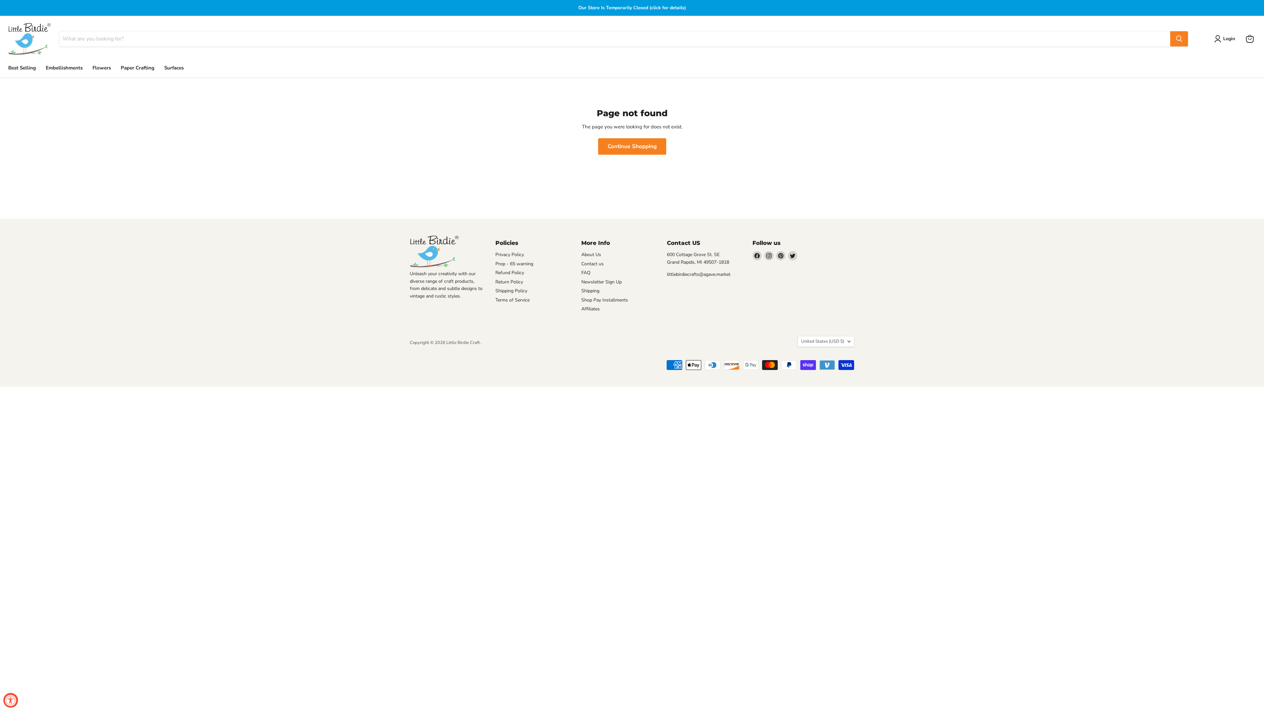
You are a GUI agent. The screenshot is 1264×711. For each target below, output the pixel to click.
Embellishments (64, 68)
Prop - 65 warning (514, 264)
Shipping (590, 291)
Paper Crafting (137, 68)
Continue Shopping (632, 146)
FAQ (586, 273)
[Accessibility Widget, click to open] (10, 700)
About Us (591, 254)
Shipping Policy (511, 291)
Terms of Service (512, 300)
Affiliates (590, 309)
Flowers (101, 68)
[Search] (1179, 38)
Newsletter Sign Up (601, 282)
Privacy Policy (509, 254)
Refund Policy (509, 273)
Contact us (592, 264)
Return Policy (509, 282)
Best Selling (22, 68)
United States (822, 341)
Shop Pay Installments (604, 300)
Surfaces (174, 68)
